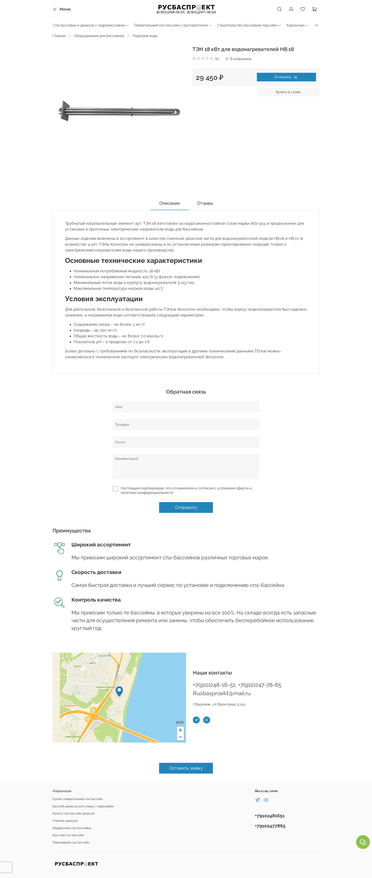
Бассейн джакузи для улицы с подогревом (83, 806)
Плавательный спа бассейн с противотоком (171, 25)
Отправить (186, 507)
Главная (59, 36)
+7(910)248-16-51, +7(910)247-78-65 (237, 685)
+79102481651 (270, 815)
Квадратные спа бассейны (72, 828)
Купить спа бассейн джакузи (74, 813)
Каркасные (296, 25)
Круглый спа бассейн (68, 835)
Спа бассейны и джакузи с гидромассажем (89, 25)
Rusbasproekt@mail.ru (222, 693)
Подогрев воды (145, 36)
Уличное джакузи (65, 820)
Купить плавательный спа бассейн (78, 799)
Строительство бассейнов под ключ (247, 25)
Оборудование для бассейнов (99, 36)
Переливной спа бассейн (71, 842)
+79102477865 (270, 825)
